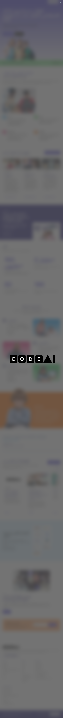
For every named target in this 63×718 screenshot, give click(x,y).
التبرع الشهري (38, 667)
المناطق (5, 667)
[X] (4, 656)
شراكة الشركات (39, 670)
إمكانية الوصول (6, 693)
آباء (3, 675)
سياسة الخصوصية (7, 690)
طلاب (4, 678)
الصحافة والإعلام (26, 678)
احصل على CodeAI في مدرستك (43, 678)
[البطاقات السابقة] (53, 468)
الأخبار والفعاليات (26, 675)
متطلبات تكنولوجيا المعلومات (10, 695)
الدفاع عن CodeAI (40, 675)
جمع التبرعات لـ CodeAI (41, 672)
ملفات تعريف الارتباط (8, 704)
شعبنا (23, 670)
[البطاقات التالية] (58, 468)
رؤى (23, 672)
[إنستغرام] (18, 656)
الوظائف (24, 681)
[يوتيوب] (14, 656)
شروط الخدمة (6, 701)
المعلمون (5, 664)
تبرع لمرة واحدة (38, 664)
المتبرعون (5, 672)
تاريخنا (23, 664)
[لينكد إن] (7, 656)
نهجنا (23, 667)
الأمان (4, 698)
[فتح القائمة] (60, 2)
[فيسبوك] (10, 656)
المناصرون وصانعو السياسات (10, 670)
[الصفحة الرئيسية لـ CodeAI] (7, 2)
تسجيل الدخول (52, 2)
